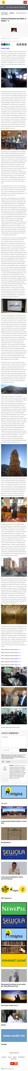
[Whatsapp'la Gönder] (9, 44)
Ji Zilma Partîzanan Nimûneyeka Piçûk (16, 7)
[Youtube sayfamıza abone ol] (12, 1063)
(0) (16, 780)
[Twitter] (4, 44)
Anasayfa (5, 13)
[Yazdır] (18, 44)
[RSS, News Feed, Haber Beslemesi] (16, 1063)
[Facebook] (2, 44)
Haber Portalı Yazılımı (9, 1068)
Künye (9, 1057)
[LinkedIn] (7, 44)
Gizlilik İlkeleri (21, 1057)
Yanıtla (12, 780)
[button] (20, 44)
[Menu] (25, 2)
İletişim (15, 1057)
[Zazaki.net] (3, 2)
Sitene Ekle (13, 1059)
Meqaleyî (12, 13)
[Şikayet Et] (25, 780)
